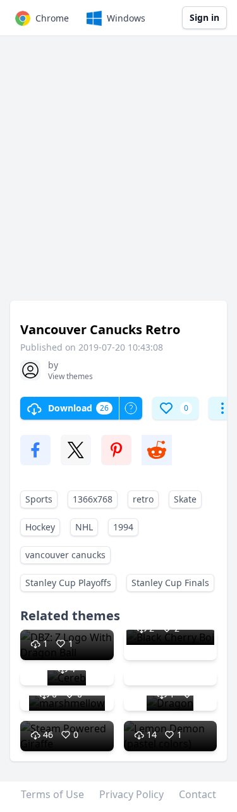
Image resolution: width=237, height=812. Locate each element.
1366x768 (92, 499)
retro (143, 499)
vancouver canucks (65, 555)
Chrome (52, 18)
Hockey (40, 527)
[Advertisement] (118, 174)
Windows (126, 18)
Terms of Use (52, 794)
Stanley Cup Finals (170, 583)
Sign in (204, 17)
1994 (123, 527)
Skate (185, 499)
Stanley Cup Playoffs (68, 583)
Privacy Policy (131, 794)
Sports (38, 499)
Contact (197, 794)
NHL (84, 527)
